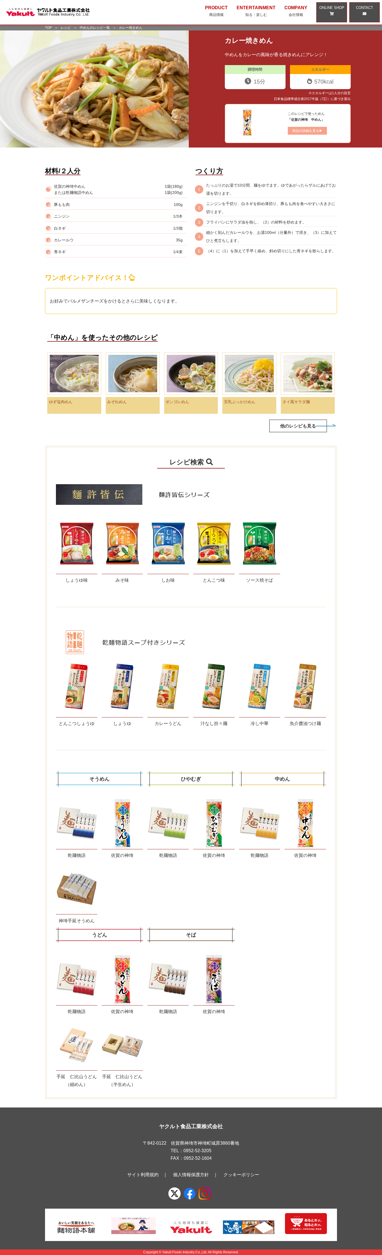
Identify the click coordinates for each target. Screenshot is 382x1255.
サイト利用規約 (143, 1174)
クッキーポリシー (241, 1174)
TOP (48, 28)
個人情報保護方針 (191, 1174)
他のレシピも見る (298, 426)
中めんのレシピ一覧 (95, 28)
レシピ (66, 28)
